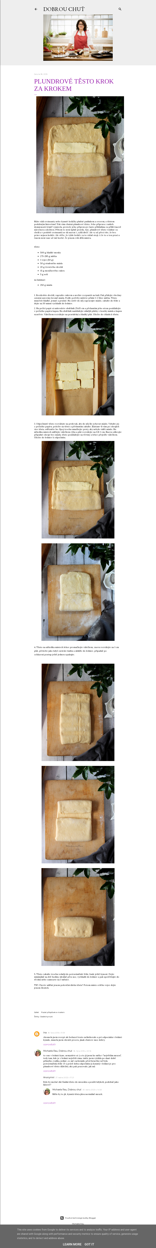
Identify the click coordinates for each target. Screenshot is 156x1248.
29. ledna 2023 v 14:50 (92, 1090)
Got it (89, 1244)
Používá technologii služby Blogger (80, 1218)
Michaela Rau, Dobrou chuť (57, 1051)
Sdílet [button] (36, 1012)
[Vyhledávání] (120, 8)
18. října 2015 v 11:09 (56, 1033)
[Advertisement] (78, 1187)
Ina (45, 1032)
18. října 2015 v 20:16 (82, 1051)
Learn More (72, 1244)
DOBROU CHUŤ (64, 9)
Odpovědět (49, 1044)
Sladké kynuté (46, 1016)
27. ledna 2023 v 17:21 (64, 1077)
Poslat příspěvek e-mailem (53, 1012)
